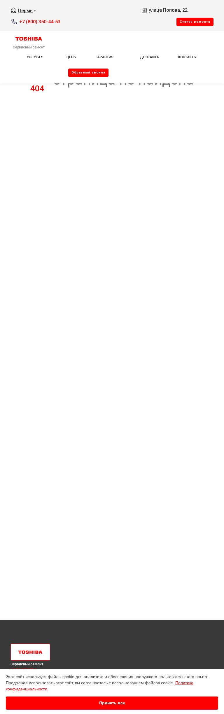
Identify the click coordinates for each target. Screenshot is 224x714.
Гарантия (104, 57)
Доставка (149, 57)
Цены (71, 57)
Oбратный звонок (88, 72)
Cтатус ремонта (195, 22)
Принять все (112, 703)
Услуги (33, 57)
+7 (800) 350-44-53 (39, 21)
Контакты (187, 57)
